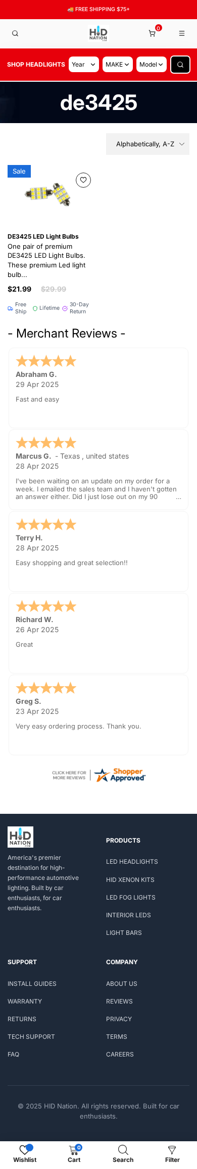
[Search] (15, 33)
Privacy (119, 1019)
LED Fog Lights (131, 897)
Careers (120, 1054)
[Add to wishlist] (83, 180)
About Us (121, 983)
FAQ (13, 1054)
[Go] (180, 64)
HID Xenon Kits (130, 879)
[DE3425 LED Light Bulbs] (50, 193)
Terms (116, 1036)
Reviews (119, 1001)
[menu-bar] (182, 33)
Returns (22, 1019)
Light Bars (124, 932)
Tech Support (31, 1036)
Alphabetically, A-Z (145, 144)
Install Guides (32, 983)
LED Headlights (132, 861)
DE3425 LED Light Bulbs (46, 255)
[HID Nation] (98, 33)
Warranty (25, 1001)
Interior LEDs (128, 915)
